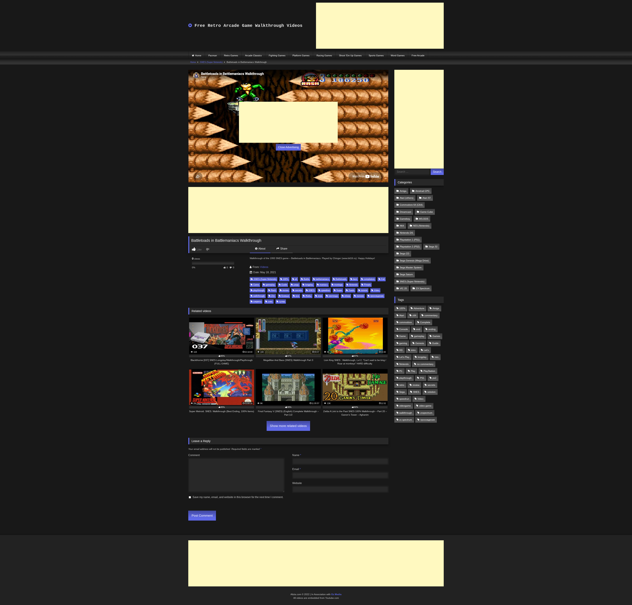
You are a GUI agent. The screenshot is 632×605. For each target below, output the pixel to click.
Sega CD (404, 253)
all (296, 279)
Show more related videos (288, 426)
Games (436, 336)
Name (296, 455)
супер (282, 301)
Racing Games (324, 55)
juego (296, 284)
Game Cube (426, 211)
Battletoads (341, 279)
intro (413, 350)
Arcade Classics (253, 55)
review (285, 290)
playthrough (258, 290)
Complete (425, 322)
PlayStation (429, 371)
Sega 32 (433, 246)
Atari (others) (406, 198)
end (418, 329)
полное (360, 296)
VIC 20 (403, 288)
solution (431, 392)
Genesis (419, 343)
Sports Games (376, 55)
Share (283, 248)
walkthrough (259, 296)
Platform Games (300, 55)
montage (338, 284)
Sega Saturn (406, 274)
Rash (273, 290)
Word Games (398, 55)
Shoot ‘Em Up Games (350, 55)
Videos (264, 267)
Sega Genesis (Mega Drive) (414, 260)
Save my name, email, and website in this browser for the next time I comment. (238, 497)
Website (297, 483)
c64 (414, 315)
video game (425, 405)
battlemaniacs (322, 279)
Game (256, 284)
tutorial (364, 290)
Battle (306, 279)
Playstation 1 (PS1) (410, 239)
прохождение (376, 296)
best (355, 279)
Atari (401, 315)
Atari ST (426, 198)
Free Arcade (418, 55)
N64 (402, 225)
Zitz (273, 296)
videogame (405, 405)
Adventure (419, 308)
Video (376, 290)
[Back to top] (621, 595)
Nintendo (353, 284)
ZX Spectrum (423, 288)
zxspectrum (426, 412)
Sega (402, 392)
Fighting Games (277, 55)
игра (320, 296)
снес (270, 301)
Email (296, 469)
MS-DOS (423, 218)
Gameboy (405, 218)
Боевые (285, 296)
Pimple (367, 284)
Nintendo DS (406, 232)
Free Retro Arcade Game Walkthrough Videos (247, 25)
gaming (403, 343)
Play (413, 371)
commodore (405, 322)
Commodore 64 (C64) (411, 204)
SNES (312, 290)
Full (383, 279)
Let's (426, 350)
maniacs (324, 284)
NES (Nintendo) (421, 225)
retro (401, 385)
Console (403, 329)
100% (285, 279)
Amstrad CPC (422, 191)
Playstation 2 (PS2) (410, 246)
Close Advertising (288, 147)
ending (431, 329)
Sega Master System (410, 267)
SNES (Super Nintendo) (211, 62)
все (297, 296)
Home (198, 55)
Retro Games (231, 55)
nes (436, 357)
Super (339, 290)
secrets (298, 290)
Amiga (403, 191)
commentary (430, 315)
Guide (284, 284)
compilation (369, 279)
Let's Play (404, 357)
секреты (257, 301)
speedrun (325, 290)
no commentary (425, 364)
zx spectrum (405, 419)
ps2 (434, 378)
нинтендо (333, 296)
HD (401, 350)
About (261, 248)
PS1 (422, 378)
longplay (309, 284)
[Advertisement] (380, 26)
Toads (351, 290)
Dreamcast (405, 211)
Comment (194, 455)
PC (400, 371)
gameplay (270, 284)
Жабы (308, 296)
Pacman (212, 55)
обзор (347, 296)
